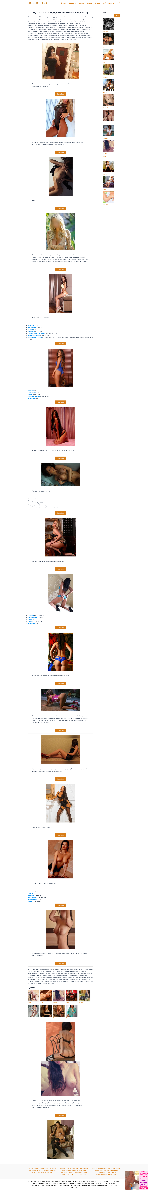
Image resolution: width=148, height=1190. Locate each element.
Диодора (68, 1017)
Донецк (68, 1181)
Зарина (55, 1002)
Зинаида (81, 1002)
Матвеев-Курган (102, 1185)
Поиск (104, 12)
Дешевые (72, 3)
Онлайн (63, 3)
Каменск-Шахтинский (53, 1181)
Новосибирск (46, 1185)
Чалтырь (53, 1185)
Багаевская (41, 1183)
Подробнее (60, 94)
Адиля (29, 1002)
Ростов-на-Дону (110, 1183)
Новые (89, 3)
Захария (105, 204)
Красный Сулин (112, 1185)
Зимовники (72, 1183)
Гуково (63, 1181)
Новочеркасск (108, 1181)
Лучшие (97, 3)
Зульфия (105, 31)
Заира (104, 189)
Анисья (55, 1017)
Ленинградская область (88, 1185)
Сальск (100, 1181)
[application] (115, 3)
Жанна (105, 123)
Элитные (81, 3)
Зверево (65, 1183)
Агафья (67, 1002)
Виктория (30, 1017)
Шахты (60, 1185)
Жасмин (105, 107)
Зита (104, 62)
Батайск (48, 1183)
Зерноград (66, 1185)
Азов (43, 1181)
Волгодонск (100, 1183)
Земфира (105, 138)
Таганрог (116, 1181)
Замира (105, 174)
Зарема (105, 156)
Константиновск (82, 1183)
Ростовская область (34, 1181)
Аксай (35, 1183)
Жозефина (106, 92)
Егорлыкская (76, 1181)
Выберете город (108, 3)
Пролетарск (93, 1181)
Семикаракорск (35, 1185)
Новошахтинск (75, 1185)
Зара (104, 159)
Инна (41, 1017)
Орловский (84, 1181)
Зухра (104, 47)
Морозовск (91, 1183)
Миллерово (74, 1187)
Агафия (42, 1002)
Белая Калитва (57, 1183)
